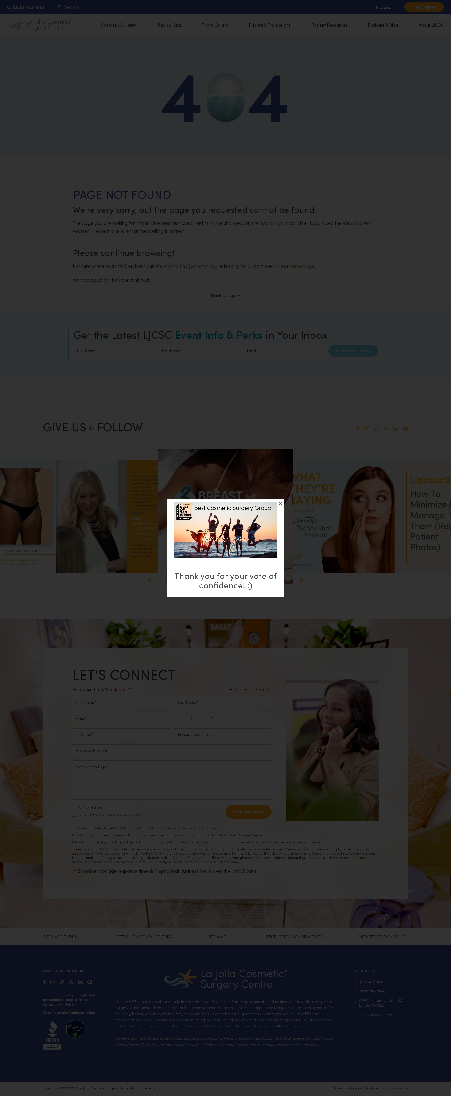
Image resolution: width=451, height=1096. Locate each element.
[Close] (280, 503)
